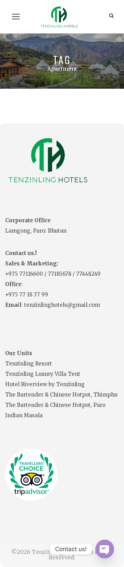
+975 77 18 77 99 (26, 294)
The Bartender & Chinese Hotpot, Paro (55, 405)
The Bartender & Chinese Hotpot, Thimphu (61, 394)
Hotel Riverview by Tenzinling (45, 384)
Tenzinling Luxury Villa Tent (42, 374)
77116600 (31, 274)
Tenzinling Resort (28, 363)
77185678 (60, 274)
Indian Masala (24, 415)
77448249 (88, 274)
